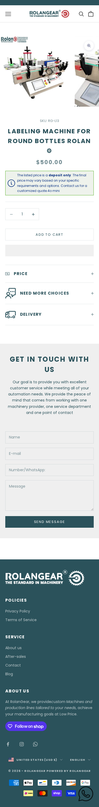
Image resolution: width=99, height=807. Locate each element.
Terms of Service (21, 619)
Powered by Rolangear (68, 771)
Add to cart (49, 234)
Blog (9, 674)
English (77, 760)
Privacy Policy (17, 611)
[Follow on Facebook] (8, 744)
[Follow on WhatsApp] (35, 744)
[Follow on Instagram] (21, 744)
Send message (49, 521)
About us (13, 647)
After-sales (15, 656)
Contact (13, 665)
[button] (49, 250)
